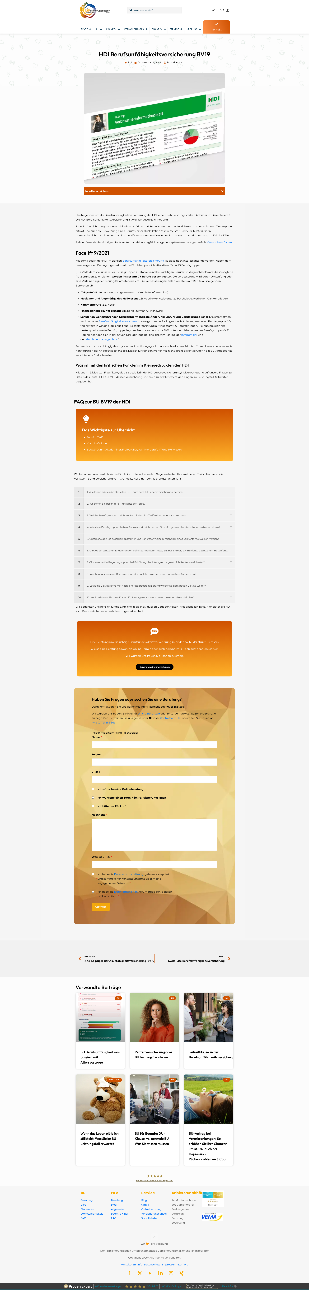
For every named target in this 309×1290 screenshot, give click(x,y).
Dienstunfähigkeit (92, 1214)
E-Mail (96, 771)
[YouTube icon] (150, 1274)
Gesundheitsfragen (219, 242)
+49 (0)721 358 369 (104, 722)
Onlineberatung (151, 1209)
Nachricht (99, 814)
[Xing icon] (181, 1274)
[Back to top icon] (154, 1236)
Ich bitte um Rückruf (112, 806)
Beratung (87, 1200)
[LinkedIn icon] (160, 1274)
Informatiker (189, 334)
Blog (83, 1205)
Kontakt (126, 1264)
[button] (222, 191)
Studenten (87, 1209)
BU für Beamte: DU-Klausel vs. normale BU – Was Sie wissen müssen (153, 1138)
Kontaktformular (170, 718)
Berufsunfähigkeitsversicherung (143, 260)
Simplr (145, 1205)
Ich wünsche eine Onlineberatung (120, 789)
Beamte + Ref (119, 1214)
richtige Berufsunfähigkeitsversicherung (145, 642)
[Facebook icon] (129, 1274)
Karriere (183, 1264)
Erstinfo (137, 1264)
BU (130, 62)
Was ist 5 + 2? (102, 856)
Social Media (149, 1218)
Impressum (169, 1264)
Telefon (97, 754)
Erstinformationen (126, 891)
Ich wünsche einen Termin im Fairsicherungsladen (132, 797)
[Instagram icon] (171, 1274)
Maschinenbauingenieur (101, 339)
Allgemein (117, 1209)
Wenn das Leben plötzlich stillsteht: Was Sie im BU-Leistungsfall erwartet (99, 1138)
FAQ (83, 1218)
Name (97, 737)
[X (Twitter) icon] (139, 1274)
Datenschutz (152, 1264)
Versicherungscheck (154, 1214)
